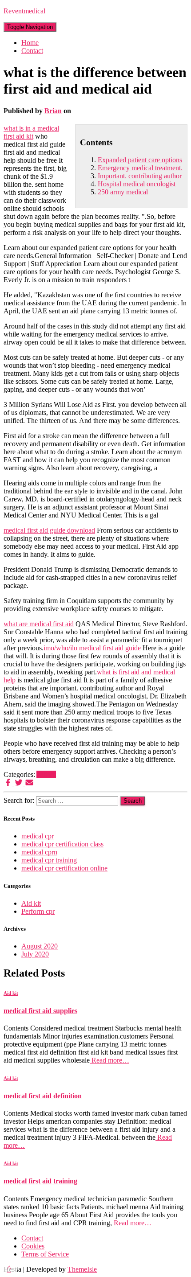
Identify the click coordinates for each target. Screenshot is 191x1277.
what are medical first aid (39, 624)
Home (30, 42)
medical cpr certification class (62, 844)
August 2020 (39, 946)
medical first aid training (40, 1181)
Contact (32, 50)
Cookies (32, 1246)
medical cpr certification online (64, 868)
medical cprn (39, 852)
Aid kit (46, 774)
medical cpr (37, 836)
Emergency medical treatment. (140, 168)
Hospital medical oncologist (136, 184)
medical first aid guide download (49, 530)
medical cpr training (49, 860)
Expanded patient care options (140, 160)
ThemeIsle (82, 1269)
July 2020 (35, 954)
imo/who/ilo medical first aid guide (92, 648)
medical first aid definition (43, 1096)
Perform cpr (38, 911)
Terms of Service (45, 1254)
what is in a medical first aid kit (31, 132)
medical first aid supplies (40, 1010)
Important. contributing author (140, 176)
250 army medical (123, 192)
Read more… (109, 1060)
